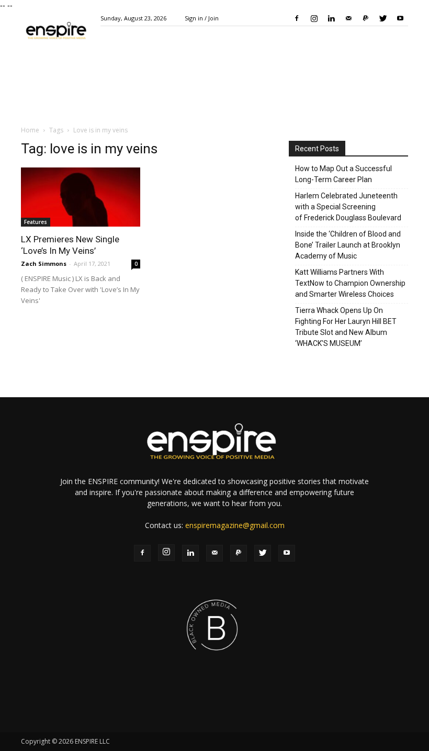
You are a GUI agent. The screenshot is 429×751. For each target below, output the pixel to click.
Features (35, 222)
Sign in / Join (202, 18)
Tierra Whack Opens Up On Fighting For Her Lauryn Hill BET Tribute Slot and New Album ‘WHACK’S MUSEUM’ (346, 327)
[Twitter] (383, 18)
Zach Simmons (43, 263)
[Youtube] (400, 18)
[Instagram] (314, 18)
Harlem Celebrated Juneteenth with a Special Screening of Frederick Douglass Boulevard (348, 207)
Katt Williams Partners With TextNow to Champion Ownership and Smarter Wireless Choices (350, 283)
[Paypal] (366, 18)
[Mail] (348, 18)
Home (30, 130)
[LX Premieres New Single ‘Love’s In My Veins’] (80, 197)
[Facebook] (296, 18)
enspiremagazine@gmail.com (235, 525)
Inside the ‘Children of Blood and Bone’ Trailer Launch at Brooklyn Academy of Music (348, 245)
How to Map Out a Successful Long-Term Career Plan (343, 174)
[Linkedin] (331, 18)
